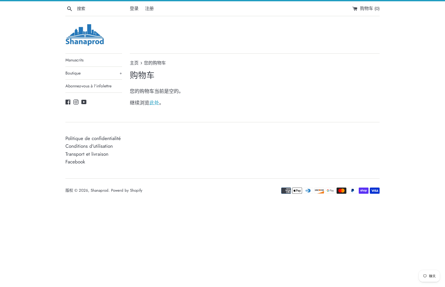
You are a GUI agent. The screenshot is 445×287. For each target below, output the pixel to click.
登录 (134, 8)
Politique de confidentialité (93, 138)
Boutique (93, 73)
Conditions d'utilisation (89, 146)
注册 (149, 8)
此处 (154, 102)
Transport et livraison (86, 154)
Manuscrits (74, 60)
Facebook (75, 161)
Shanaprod (99, 190)
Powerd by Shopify (126, 190)
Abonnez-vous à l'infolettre (88, 86)
